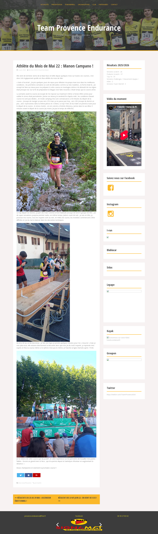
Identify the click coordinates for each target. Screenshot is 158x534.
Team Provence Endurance (79, 27)
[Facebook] (111, 189)
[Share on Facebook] (29, 475)
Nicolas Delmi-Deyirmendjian (39, 70)
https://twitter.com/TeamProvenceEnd (121, 394)
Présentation (57, 4)
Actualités (45, 4)
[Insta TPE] (111, 216)
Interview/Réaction (24, 483)
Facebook (79, 516)
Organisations (84, 4)
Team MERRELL (70, 4)
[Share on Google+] (37, 475)
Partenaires (103, 4)
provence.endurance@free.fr (35, 516)
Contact (114, 4)
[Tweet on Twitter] (21, 475)
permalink (37, 483)
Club (94, 4)
